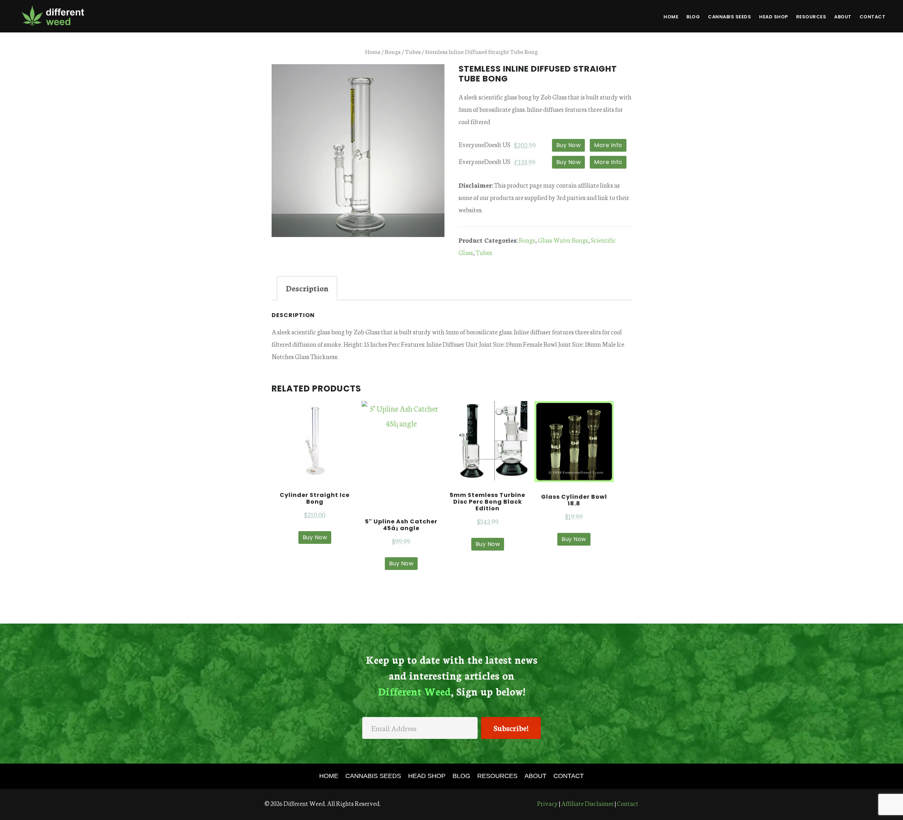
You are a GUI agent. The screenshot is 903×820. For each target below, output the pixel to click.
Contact (627, 803)
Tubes (413, 51)
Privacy (547, 803)
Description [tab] (307, 288)
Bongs (393, 51)
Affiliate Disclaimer (587, 803)
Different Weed (53, 15)
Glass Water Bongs (563, 239)
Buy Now (568, 145)
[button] (511, 728)
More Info (608, 145)
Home (373, 51)
